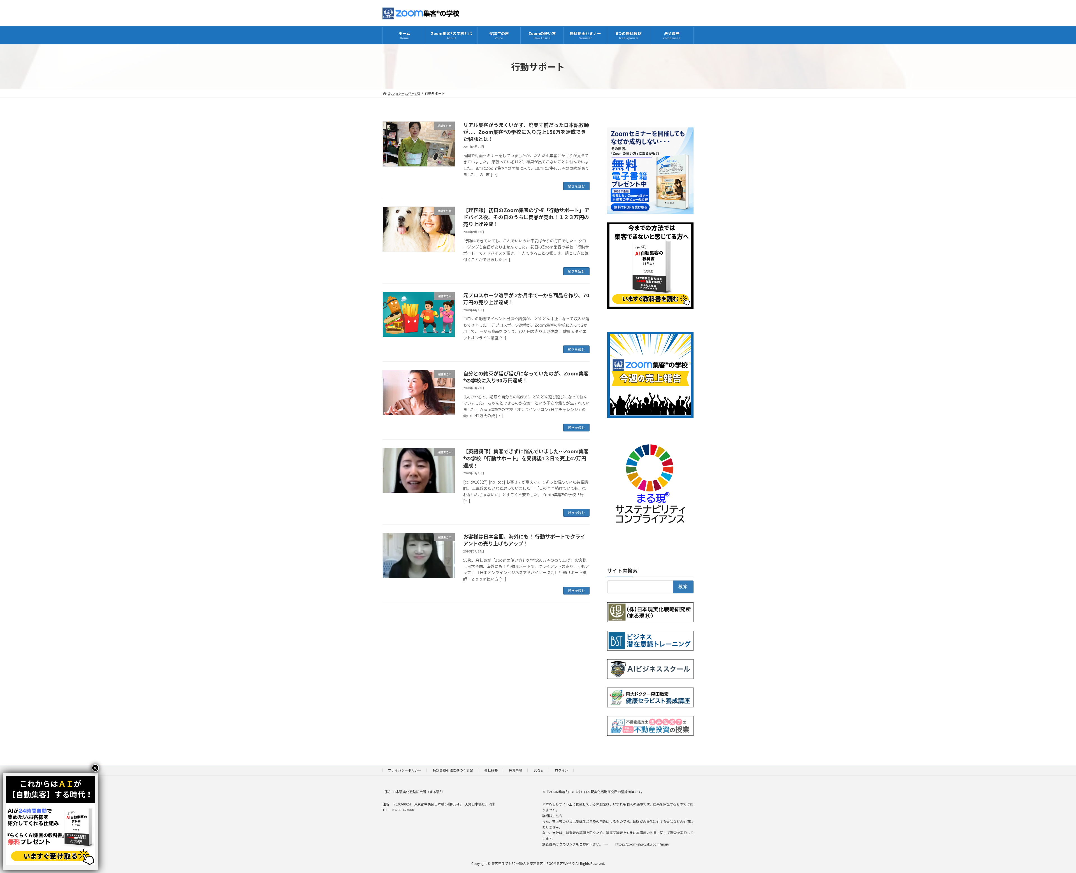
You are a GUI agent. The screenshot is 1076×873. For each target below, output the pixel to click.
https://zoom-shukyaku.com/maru (642, 844)
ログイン (561, 770)
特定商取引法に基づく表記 (453, 770)
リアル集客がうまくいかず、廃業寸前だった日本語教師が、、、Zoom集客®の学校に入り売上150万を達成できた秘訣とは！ (526, 131)
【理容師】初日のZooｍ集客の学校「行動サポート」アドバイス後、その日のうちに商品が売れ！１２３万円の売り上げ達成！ (526, 216)
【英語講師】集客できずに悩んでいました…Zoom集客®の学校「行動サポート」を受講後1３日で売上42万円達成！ (526, 458)
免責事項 (515, 770)
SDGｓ (539, 770)
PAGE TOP (1048, 841)
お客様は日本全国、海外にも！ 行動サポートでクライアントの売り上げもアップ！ (524, 540)
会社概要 (491, 770)
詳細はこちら (552, 815)
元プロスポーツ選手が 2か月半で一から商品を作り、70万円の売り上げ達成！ (526, 298)
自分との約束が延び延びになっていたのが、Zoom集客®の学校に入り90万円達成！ (526, 377)
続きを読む (576, 186)
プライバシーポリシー (404, 770)
